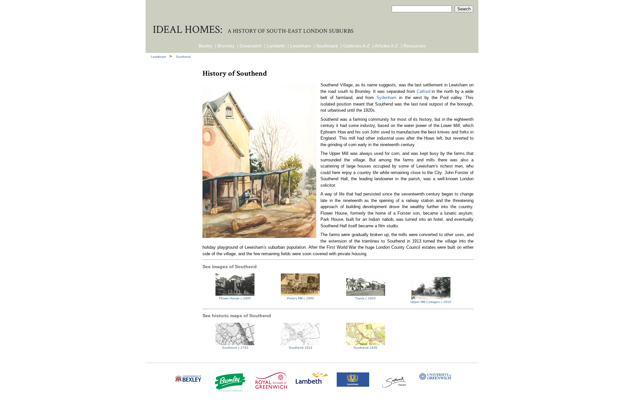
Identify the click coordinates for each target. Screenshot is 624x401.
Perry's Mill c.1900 (300, 298)
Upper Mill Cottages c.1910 (430, 302)
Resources (414, 45)
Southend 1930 (365, 347)
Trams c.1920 (365, 298)
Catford (423, 91)
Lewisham (300, 45)
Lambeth (276, 45)
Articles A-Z (386, 45)
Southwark (327, 45)
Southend (183, 56)
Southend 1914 (300, 347)
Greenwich (251, 45)
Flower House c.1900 (235, 298)
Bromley (225, 45)
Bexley (205, 45)
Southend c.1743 (235, 347)
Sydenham (386, 97)
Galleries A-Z (356, 45)
